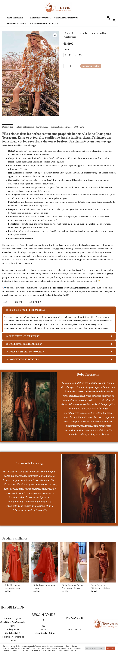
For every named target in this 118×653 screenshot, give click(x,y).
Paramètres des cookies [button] (94, 648)
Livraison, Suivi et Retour (43, 633)
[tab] (59, 310)
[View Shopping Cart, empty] (108, 20)
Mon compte (74, 629)
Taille (66, 49)
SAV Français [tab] (42, 127)
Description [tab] (7, 127)
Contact (43, 629)
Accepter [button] (110, 648)
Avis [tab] (82, 127)
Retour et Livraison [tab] (25, 127)
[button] (24, 18)
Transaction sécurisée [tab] (61, 127)
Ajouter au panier (91, 66)
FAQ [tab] (76, 127)
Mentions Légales (12, 618)
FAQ (44, 626)
